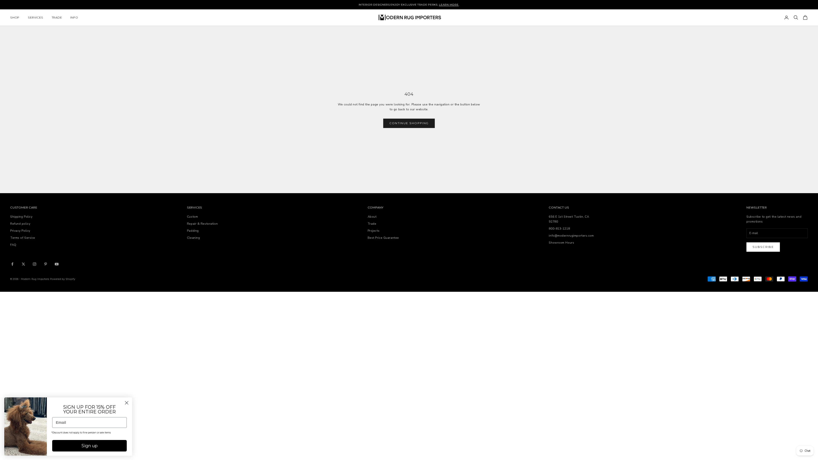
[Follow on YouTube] (57, 264)
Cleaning (193, 238)
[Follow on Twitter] (23, 264)
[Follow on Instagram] (34, 264)
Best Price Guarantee (383, 238)
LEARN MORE (448, 4)
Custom (192, 217)
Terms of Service (22, 238)
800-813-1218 (559, 229)
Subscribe (763, 247)
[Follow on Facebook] (12, 264)
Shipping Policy (21, 217)
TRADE (57, 17)
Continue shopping (409, 123)
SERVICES (35, 17)
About (372, 217)
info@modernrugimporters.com (571, 236)
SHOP (14, 17)
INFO (74, 17)
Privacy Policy (20, 231)
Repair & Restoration (202, 224)
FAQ (13, 245)
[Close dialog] (126, 403)
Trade (372, 224)
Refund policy (20, 224)
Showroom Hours (561, 243)
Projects (373, 231)
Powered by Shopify (62, 278)
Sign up (89, 445)
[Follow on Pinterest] (45, 264)
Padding (193, 231)
